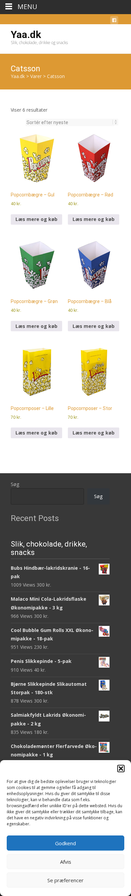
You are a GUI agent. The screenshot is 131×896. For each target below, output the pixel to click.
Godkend (65, 843)
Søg (15, 484)
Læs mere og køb (36, 219)
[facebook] (114, 21)
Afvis (65, 861)
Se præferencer (65, 880)
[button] (121, 768)
